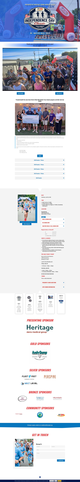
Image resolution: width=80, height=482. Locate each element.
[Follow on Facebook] (40, 477)
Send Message (61, 460)
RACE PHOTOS (20, 93)
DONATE (40, 156)
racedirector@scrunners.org (46, 425)
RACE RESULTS (59, 93)
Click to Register (27, 224)
